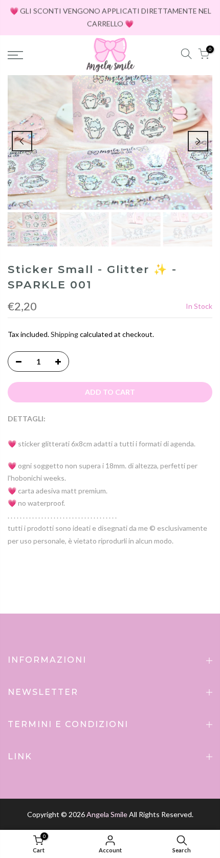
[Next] (198, 141)
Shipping (64, 334)
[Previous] (22, 141)
